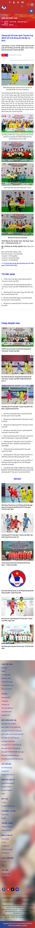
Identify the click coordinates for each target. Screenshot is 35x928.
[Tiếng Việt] (28, 4)
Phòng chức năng (6, 682)
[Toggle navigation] (31, 11)
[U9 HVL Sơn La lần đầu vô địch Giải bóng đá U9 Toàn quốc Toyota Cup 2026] (17, 336)
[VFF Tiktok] (18, 2)
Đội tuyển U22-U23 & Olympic (10, 738)
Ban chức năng (6, 678)
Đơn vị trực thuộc (6, 689)
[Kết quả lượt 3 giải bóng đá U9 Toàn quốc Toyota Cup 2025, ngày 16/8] (17, 606)
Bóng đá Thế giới (6, 790)
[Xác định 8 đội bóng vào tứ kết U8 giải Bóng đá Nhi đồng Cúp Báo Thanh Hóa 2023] (17, 578)
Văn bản (4, 861)
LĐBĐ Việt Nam (7, 664)
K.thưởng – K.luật (8, 811)
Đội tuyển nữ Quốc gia (8, 741)
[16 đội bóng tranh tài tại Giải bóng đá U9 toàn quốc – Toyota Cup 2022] (17, 550)
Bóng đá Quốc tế (8, 780)
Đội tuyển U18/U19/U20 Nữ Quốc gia (12, 752)
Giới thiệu (4, 668)
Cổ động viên (5, 846)
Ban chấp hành (6, 675)
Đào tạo (4, 799)
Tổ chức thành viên (7, 685)
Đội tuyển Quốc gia (8, 720)
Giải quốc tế (4, 771)
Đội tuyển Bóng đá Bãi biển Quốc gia (12, 759)
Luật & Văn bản (7, 858)
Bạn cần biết (5, 839)
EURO (3, 794)
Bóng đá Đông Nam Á (7, 783)
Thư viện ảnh (5, 877)
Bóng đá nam (13, 60)
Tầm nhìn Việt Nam (7, 708)
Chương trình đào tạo (7, 806)
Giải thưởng (4, 814)
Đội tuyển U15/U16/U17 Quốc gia (11, 731)
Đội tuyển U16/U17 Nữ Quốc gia (11, 748)
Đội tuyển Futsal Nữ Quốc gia (10, 755)
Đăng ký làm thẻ (6, 830)
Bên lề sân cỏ (6, 835)
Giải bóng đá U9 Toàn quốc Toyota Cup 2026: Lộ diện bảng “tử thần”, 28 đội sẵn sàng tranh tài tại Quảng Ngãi (16, 443)
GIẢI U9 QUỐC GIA (23, 60)
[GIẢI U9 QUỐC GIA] (2, 21)
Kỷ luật (3, 818)
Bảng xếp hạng (22, 21)
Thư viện (4, 870)
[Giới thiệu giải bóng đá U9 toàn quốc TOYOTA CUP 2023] (17, 634)
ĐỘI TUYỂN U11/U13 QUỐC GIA (10, 727)
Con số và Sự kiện (6, 849)
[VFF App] (22, 2)
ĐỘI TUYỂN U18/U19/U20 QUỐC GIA (12, 734)
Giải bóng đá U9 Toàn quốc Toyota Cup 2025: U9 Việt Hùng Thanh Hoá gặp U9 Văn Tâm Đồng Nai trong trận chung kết (17, 462)
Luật (2, 865)
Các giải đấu (6, 764)
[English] (32, 4)
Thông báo (4, 24)
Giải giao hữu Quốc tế (7, 774)
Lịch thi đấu (12, 21)
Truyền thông (7, 823)
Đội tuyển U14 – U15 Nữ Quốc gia (11, 745)
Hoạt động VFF (5, 697)
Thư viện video (5, 874)
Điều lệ (11, 24)
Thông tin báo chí (6, 827)
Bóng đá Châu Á (6, 787)
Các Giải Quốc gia (6, 767)
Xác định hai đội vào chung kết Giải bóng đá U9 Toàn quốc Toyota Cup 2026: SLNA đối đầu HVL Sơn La (17, 287)
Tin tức (6, 21)
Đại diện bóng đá (6, 711)
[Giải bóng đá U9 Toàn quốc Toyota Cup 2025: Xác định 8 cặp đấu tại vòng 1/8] (17, 523)
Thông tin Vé (5, 704)
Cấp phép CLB (5, 715)
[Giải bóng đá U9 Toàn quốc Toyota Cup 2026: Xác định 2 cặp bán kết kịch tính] (17, 394)
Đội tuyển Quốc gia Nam (8, 724)
